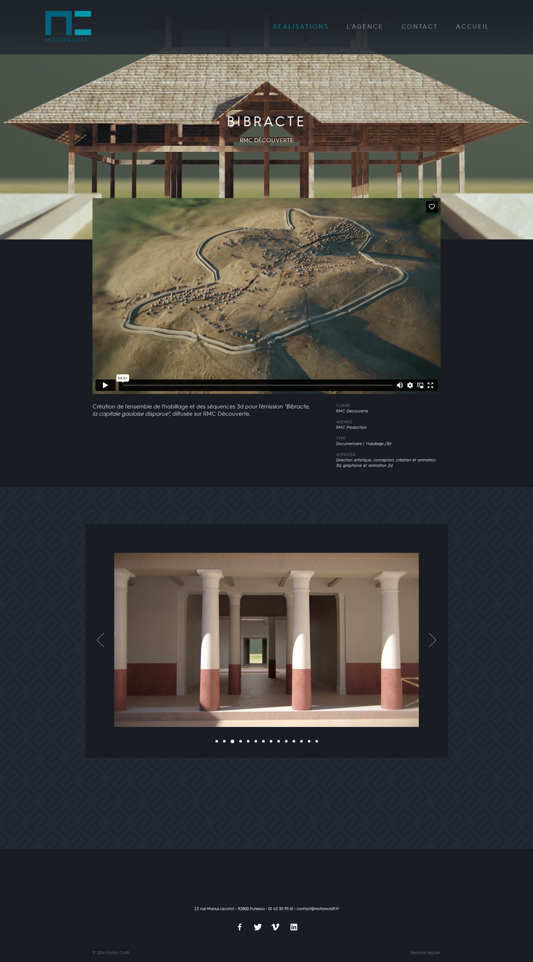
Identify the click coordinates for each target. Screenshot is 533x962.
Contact (419, 27)
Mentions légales (425, 953)
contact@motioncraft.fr (318, 909)
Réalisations (301, 27)
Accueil (472, 27)
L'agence (365, 27)
